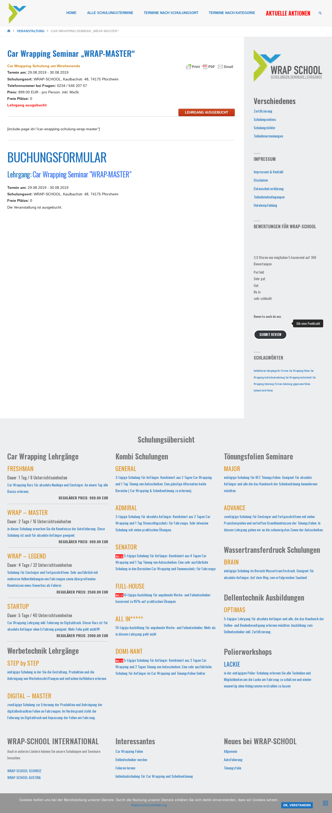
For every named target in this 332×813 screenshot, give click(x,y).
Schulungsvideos (265, 119)
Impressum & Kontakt (268, 171)
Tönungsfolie (232, 767)
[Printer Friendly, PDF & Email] (209, 66)
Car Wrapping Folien (299, 370)
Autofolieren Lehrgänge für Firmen (271, 370)
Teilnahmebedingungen (269, 196)
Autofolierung (233, 759)
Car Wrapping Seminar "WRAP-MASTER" (82, 174)
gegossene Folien (301, 384)
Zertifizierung (263, 111)
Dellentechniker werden (131, 759)
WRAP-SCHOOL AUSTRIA (24, 777)
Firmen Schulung (283, 384)
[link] (320, 13)
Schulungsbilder (264, 127)
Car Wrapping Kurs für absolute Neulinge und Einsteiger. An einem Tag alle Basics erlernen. (57, 483)
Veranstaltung (30, 31)
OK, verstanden (297, 805)
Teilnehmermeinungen (268, 136)
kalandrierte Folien (263, 390)
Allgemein (230, 751)
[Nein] (325, 803)
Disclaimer (261, 180)
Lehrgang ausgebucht (206, 112)
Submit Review (270, 334)
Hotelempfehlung (265, 205)
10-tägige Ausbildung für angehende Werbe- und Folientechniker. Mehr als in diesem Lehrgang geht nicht (165, 627)
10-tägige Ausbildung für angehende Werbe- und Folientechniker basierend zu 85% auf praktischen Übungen (163, 594)
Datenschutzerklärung (269, 188)
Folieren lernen (125, 767)
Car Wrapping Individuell (299, 377)
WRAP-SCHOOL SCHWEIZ (24, 770)
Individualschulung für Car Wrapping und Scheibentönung (154, 776)
